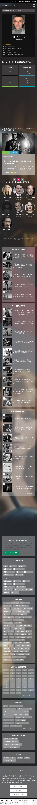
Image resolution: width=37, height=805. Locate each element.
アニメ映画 (18, 581)
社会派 (6, 654)
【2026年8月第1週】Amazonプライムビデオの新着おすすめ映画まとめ (23, 487)
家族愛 (22, 640)
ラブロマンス (29, 572)
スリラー (24, 614)
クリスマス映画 (28, 608)
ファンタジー (28, 625)
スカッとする (16, 614)
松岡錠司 (23, 720)
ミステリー (15, 628)
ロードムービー (20, 589)
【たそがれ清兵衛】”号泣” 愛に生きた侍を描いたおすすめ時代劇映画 (23, 342)
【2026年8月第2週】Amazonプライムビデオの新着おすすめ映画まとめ (23, 467)
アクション (10, 156)
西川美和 (18, 717)
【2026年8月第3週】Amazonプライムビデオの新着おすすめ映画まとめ (23, 448)
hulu (6, 152)
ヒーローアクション (9, 625)
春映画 (18, 645)
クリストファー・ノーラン (10, 714)
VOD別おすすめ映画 (18, 735)
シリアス (7, 614)
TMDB (15, 238)
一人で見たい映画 (9, 631)
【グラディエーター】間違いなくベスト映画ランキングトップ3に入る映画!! (23, 381)
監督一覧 (21, 800)
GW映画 (7, 603)
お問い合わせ (18, 790)
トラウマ (19, 617)
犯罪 (27, 651)
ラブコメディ (22, 586)
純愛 (28, 654)
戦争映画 (27, 642)
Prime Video (14, 152)
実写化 (29, 637)
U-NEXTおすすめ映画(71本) (12, 747)
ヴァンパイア (8, 606)
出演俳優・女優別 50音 (18, 667)
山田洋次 (21, 714)
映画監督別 (18, 702)
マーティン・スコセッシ (10, 708)
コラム (30, 800)
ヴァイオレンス (25, 603)
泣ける (27, 648)
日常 (6, 645)
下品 (18, 631)
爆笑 (22, 651)
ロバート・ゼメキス (26, 717)
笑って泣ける (21, 654)
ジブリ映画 (26, 611)
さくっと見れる (17, 611)
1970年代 (6, 757)
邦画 (6, 578)
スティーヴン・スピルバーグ (24, 708)
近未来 (16, 659)
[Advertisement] (18, 107)
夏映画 (23, 637)
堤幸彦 (26, 714)
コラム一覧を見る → (28, 493)
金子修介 (6, 726)
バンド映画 (18, 623)
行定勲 (17, 720)
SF (6, 566)
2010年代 (6, 760)
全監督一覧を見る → (28, 728)
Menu (34, 800)
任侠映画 (30, 589)
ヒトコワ (20, 625)
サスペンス (8, 569)
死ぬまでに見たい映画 (18, 648)
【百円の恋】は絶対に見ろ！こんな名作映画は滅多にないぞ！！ (23, 285)
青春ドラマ (20, 574)
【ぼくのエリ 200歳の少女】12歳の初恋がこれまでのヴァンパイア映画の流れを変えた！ (23, 256)
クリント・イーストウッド (16, 706)
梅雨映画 (7, 648)
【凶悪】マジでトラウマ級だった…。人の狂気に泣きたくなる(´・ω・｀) (23, 361)
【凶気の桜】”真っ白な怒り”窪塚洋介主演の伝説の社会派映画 (23, 352)
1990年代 (20, 757)
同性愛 (12, 637)
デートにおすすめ (9, 617)
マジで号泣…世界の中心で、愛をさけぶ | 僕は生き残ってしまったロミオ (23, 295)
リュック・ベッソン (9, 720)
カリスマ (7, 608)
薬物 (24, 657)
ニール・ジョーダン (9, 723)
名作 (18, 637)
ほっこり (7, 628)
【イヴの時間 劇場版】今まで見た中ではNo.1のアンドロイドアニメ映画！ (23, 371)
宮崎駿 (5, 706)
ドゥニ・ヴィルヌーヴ (16, 726)
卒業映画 (24, 634)
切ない (17, 634)
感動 (21, 642)
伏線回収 (29, 631)
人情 (23, 631)
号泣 (6, 637)
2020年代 (13, 760)
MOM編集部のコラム (18, 411)
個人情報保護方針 (18, 794)
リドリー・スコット (23, 711)
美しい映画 (7, 657)
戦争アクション (9, 574)
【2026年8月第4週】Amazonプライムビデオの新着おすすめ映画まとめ (23, 428)
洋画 (5, 156)
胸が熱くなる (17, 657)
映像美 (12, 645)
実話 (6, 640)
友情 (30, 634)
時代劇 (7, 592)
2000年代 (26, 757)
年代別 (18, 754)
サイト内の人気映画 (18, 306)
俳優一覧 (16, 802)
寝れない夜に (8, 642)
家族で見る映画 (14, 640)
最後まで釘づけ (26, 645)
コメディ (23, 566)
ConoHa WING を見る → (11, 553)
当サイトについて (18, 786)
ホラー (20, 572)
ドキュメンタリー (19, 569)
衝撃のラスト (8, 659)
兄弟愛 (11, 634)
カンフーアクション (17, 608)
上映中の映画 (25, 801)
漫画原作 (16, 651)
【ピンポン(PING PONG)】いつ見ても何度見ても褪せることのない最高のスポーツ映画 (23, 265)
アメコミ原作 (15, 603)
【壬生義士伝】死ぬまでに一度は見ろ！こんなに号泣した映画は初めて (23, 401)
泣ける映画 (7, 651)
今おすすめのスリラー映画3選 (21, 418)
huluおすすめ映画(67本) (11, 738)
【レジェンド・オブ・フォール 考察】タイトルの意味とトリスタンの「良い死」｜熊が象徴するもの (23, 312)
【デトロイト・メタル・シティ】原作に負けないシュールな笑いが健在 (23, 275)
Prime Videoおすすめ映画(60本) (13, 744)
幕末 (16, 642)
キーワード (18, 599)
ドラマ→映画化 (27, 617)
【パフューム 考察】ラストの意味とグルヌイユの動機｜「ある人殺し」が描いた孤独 (23, 391)
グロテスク (7, 611)
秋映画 (13, 654)
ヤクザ (22, 628)
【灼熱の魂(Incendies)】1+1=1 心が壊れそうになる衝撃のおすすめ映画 (23, 322)
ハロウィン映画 (8, 623)
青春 (22, 659)
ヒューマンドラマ (10, 572)
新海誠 (17, 723)
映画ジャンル (18, 560)
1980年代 (13, 757)
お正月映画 (17, 606)
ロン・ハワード (24, 723)
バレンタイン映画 (19, 620)
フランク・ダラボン (9, 717)
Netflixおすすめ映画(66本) (12, 741)
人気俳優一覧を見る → (28, 696)
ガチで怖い (25, 606)
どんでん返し (8, 620)
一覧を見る (27, 73)
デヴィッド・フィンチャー (10, 711)
